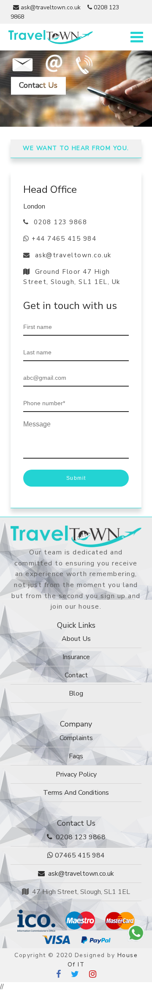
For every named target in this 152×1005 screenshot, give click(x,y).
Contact (76, 675)
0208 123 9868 (58, 222)
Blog (76, 693)
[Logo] (76, 535)
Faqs (76, 756)
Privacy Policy (76, 774)
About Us (76, 638)
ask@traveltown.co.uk (50, 7)
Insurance (76, 657)
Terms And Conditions (76, 792)
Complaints (76, 738)
